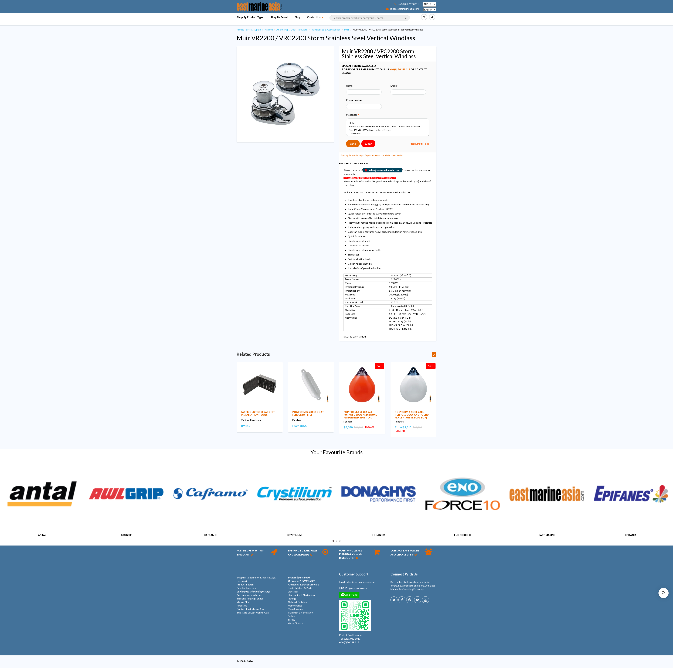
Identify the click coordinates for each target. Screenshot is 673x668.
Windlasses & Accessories (326, 29)
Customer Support (354, 574)
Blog (297, 17)
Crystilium (294, 535)
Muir (346, 29)
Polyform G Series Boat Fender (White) (308, 413)
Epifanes (631, 535)
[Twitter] (393, 599)
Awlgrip (126, 535)
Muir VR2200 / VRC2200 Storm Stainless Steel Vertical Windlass (326, 38)
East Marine (547, 535)
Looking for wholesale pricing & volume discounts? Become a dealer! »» (373, 155)
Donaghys (378, 535)
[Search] (406, 18)
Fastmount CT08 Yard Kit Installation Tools (258, 413)
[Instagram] (417, 599)
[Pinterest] (409, 599)
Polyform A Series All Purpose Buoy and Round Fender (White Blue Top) (412, 415)
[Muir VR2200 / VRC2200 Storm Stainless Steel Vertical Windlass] (285, 94)
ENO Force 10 (462, 535)
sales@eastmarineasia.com (404, 8)
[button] (663, 593)
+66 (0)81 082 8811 (408, 4)
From (299, 425)
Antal (42, 535)
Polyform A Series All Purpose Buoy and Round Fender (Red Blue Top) (360, 415)
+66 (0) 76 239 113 (399, 69)
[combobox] (369, 18)
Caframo (210, 535)
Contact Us (314, 17)
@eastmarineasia (358, 588)
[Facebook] (401, 599)
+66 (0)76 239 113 (349, 642)
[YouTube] (425, 599)
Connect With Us (404, 574)
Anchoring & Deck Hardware (291, 29)
